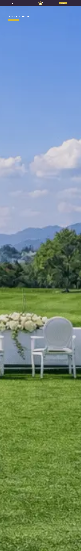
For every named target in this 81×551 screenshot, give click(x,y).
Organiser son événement (13, 19)
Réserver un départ (63, 3)
